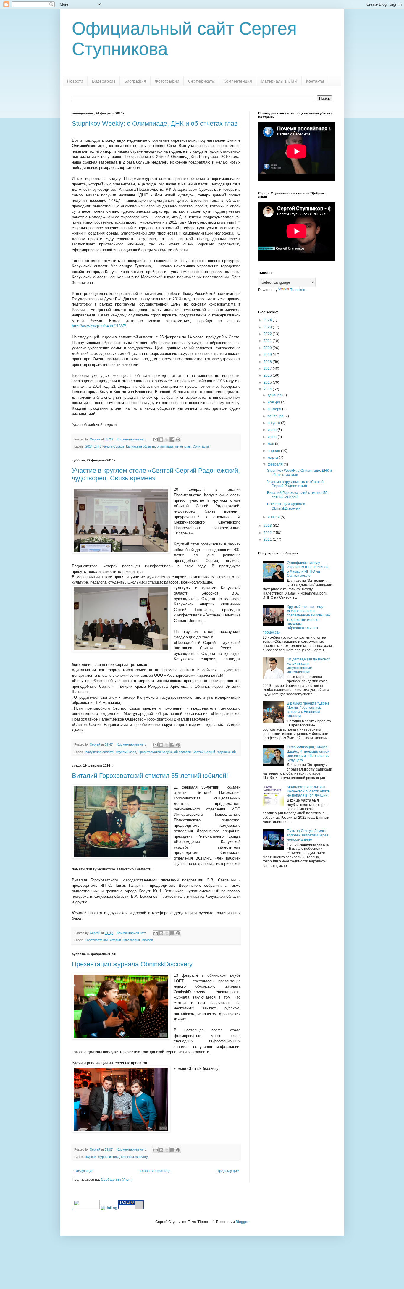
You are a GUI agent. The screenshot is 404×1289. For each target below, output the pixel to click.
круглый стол (126, 752)
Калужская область (140, 446)
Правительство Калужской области (164, 752)
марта (273, 457)
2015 (268, 382)
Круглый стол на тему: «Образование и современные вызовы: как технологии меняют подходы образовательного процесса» (296, 619)
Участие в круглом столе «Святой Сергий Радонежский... (295, 484)
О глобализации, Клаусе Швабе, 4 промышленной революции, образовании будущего (308, 753)
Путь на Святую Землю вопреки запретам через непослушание (307, 835)
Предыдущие (227, 1171)
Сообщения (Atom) (116, 1179)
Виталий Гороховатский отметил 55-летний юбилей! (150, 775)
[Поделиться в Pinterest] (178, 439)
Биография (135, 81)
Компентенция (238, 81)
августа (274, 423)
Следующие (83, 1171)
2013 (268, 526)
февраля (276, 464)
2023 (268, 327)
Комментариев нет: (132, 439)
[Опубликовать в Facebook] (172, 439)
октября (275, 409)
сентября (276, 416)
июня (272, 437)
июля (272, 430)
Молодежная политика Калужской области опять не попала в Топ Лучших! (308, 791)
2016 (268, 375)
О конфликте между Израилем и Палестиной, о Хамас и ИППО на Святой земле (308, 569)
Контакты (315, 81)
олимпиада (165, 446)
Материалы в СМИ (279, 81)
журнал (90, 1157)
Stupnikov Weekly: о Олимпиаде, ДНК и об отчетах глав (155, 123)
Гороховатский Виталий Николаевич (112, 940)
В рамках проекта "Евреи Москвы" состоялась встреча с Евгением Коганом (308, 709)
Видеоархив (103, 81)
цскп (205, 446)
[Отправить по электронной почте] (156, 439)
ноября (274, 402)
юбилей (147, 940)
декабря (275, 395)
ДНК (97, 446)
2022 (268, 334)
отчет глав (183, 446)
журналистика (108, 1157)
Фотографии (167, 81)
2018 (268, 362)
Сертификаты (201, 81)
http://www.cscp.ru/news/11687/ (99, 326)
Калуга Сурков (113, 446)
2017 (268, 368)
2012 (268, 533)
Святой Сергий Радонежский (214, 752)
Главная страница (155, 1171)
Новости (75, 81)
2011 (268, 539)
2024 (268, 320)
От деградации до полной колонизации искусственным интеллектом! (308, 665)
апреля (274, 451)
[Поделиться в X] (167, 439)
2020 (268, 348)
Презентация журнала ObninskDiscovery (132, 964)
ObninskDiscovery (134, 1157)
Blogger (242, 1222)
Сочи (196, 446)
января (274, 517)
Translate (297, 290)
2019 (268, 355)
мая (271, 444)
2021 (268, 341)
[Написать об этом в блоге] (161, 439)
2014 (89, 446)
